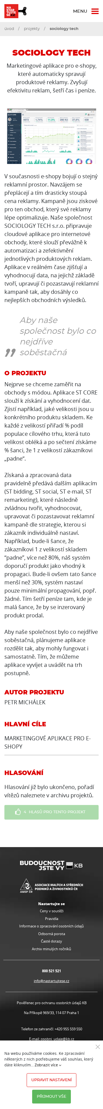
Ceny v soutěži (51, 910)
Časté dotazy (51, 941)
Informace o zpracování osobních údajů (51, 926)
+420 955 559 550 (68, 1028)
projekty (32, 29)
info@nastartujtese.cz (51, 980)
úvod (9, 29)
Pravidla (51, 918)
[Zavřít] (98, 1046)
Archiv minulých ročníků (51, 948)
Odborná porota (51, 933)
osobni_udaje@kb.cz (57, 1038)
